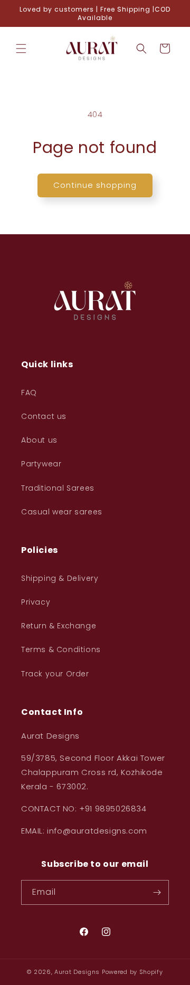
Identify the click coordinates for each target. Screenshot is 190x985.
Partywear (41, 463)
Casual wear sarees (61, 511)
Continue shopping (95, 184)
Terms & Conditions (61, 649)
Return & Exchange (58, 625)
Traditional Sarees (57, 488)
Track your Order (55, 673)
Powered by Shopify (132, 972)
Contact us (43, 416)
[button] (21, 48)
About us (39, 440)
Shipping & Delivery (59, 578)
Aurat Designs (77, 972)
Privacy (35, 602)
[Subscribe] (156, 892)
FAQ (29, 392)
